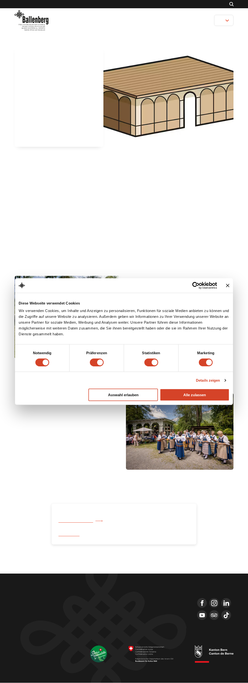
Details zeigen (208, 380)
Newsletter (145, 600)
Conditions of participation (31, 654)
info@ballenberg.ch (31, 628)
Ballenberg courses (73, 4)
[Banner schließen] (227, 285)
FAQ (139, 618)
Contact (112, 4)
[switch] (97, 362)
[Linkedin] (226, 603)
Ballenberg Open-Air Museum (34, 4)
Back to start (69, 535)
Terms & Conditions (48, 648)
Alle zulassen (194, 395)
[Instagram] (214, 603)
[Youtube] (202, 615)
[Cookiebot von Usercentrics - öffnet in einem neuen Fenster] (196, 285)
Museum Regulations (28, 659)
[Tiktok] (226, 615)
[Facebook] (202, 603)
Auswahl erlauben (123, 395)
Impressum (22, 648)
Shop (96, 4)
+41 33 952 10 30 (28, 622)
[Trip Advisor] (214, 615)
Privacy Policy (63, 654)
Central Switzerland (75, 521)
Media (141, 609)
